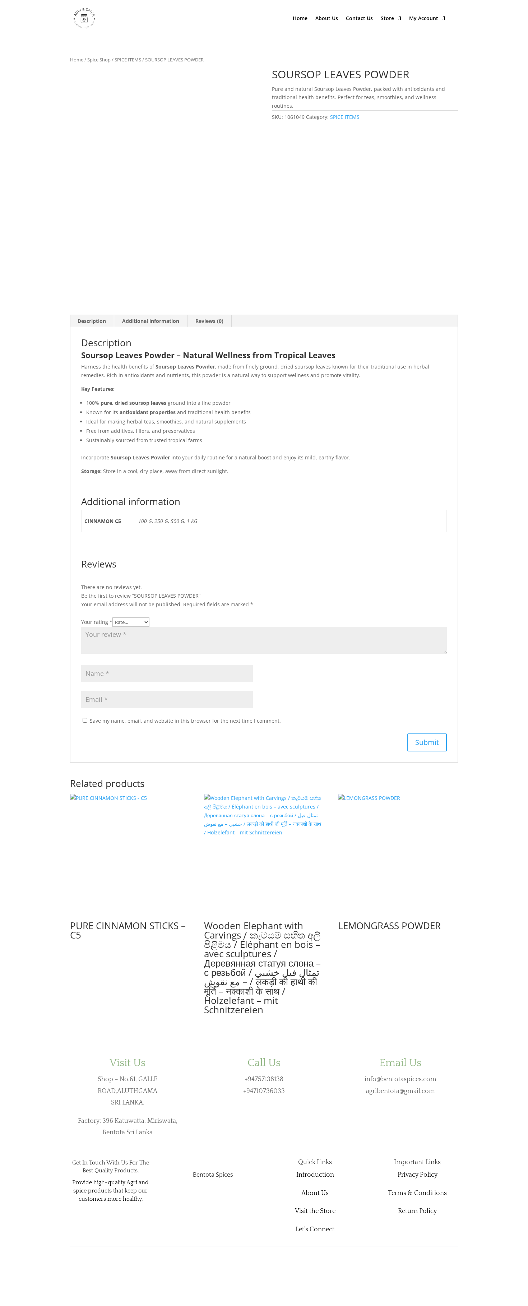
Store (387, 19)
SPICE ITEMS (128, 59)
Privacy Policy (417, 1174)
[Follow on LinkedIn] (232, 1197)
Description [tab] (92, 321)
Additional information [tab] (150, 321)
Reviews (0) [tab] (209, 321)
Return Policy (417, 1211)
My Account (423, 19)
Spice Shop (99, 59)
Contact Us (359, 19)
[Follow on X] (207, 1197)
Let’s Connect (315, 1229)
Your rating (96, 622)
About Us (326, 19)
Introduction (315, 1174)
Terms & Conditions (417, 1193)
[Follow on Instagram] (219, 1197)
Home (300, 19)
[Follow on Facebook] (194, 1197)
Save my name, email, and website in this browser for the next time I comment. (185, 720)
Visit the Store (315, 1211)
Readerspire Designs (95, 1254)
